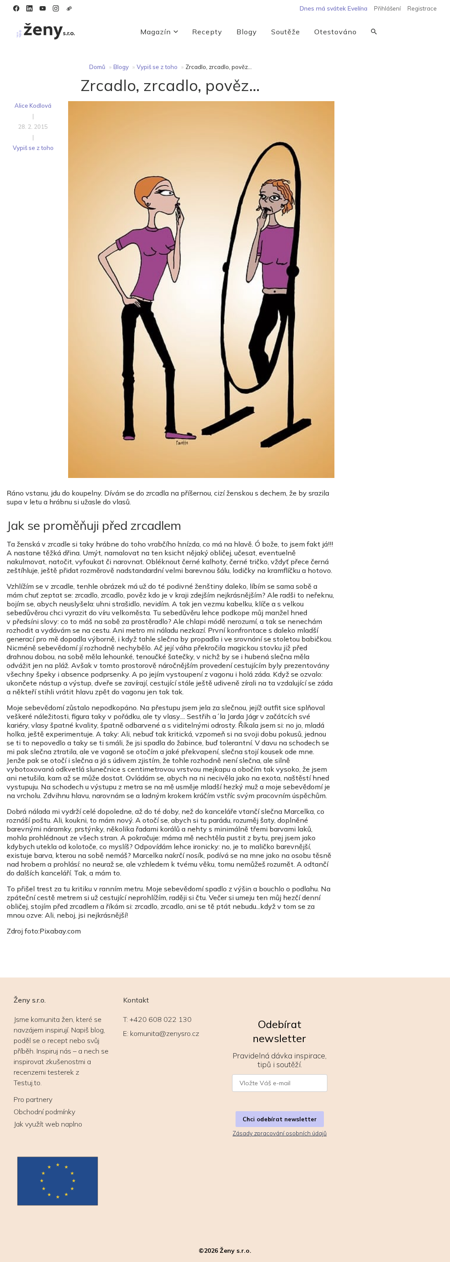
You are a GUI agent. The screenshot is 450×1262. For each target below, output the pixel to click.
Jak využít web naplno (48, 1124)
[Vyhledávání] (374, 32)
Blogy (246, 31)
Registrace (422, 8)
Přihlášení (387, 8)
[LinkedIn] (29, 8)
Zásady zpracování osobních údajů (279, 1133)
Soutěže (285, 31)
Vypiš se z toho (157, 66)
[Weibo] (69, 8)
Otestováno (335, 31)
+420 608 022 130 (161, 1019)
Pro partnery (33, 1099)
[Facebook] (16, 8)
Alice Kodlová (33, 105)
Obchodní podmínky (44, 1111)
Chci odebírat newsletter (280, 1119)
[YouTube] (43, 8)
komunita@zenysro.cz (164, 1033)
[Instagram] (56, 8)
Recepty (207, 31)
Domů (97, 66)
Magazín (155, 31)
